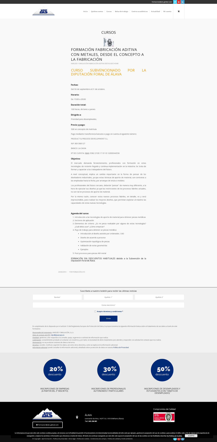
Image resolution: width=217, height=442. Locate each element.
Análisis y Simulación (79, 63)
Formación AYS (79, 272)
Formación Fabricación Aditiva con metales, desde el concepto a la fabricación (107, 54)
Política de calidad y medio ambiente (120, 439)
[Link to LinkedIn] (182, 2)
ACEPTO (191, 436)
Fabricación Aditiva (96, 63)
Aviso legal (72, 439)
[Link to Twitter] (175, 2)
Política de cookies (83, 439)
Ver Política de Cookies (174, 436)
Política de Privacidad (121, 347)
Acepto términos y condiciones (109, 311)
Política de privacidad (60, 439)
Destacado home (111, 63)
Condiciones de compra (98, 439)
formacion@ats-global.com (162, 2)
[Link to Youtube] (179, 2)
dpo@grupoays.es (57, 335)
